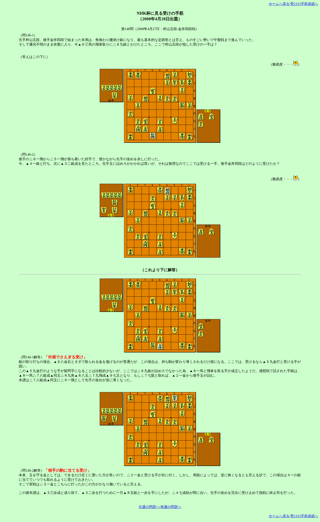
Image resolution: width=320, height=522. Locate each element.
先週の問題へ (149, 507)
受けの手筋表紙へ (304, 4)
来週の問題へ (170, 507)
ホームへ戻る (279, 4)
